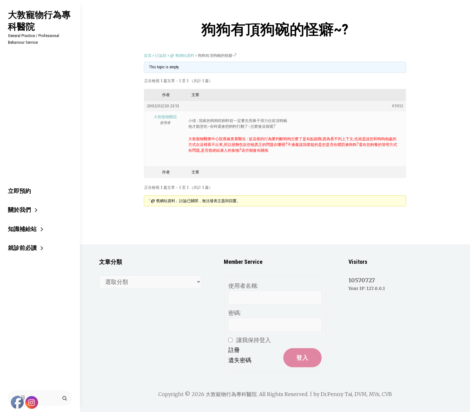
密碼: (234, 312)
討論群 (161, 55)
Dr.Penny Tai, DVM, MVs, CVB (356, 394)
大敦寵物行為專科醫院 (39, 20)
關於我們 (19, 209)
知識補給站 (22, 229)
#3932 (397, 105)
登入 (302, 357)
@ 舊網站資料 (182, 55)
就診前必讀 (22, 247)
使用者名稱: (243, 285)
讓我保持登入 (253, 340)
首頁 (148, 55)
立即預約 (19, 191)
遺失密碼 (239, 360)
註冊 (234, 350)
